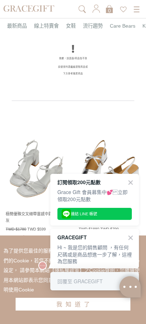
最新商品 (17, 25)
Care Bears (122, 25)
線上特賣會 (46, 25)
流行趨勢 (93, 25)
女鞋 (71, 25)
